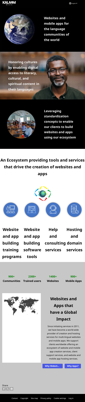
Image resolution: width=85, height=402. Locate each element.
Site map (34, 398)
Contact (15, 398)
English (74, 3)
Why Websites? (53, 365)
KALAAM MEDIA (6, 3)
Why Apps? (72, 365)
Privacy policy (46, 398)
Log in (71, 398)
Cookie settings (60, 398)
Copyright (24, 398)
